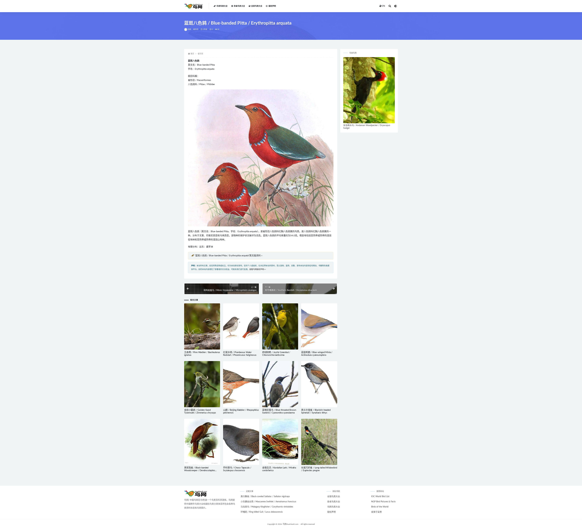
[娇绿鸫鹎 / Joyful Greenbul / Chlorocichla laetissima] (280, 326)
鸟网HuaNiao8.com (290, 524)
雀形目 (195, 29)
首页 (192, 54)
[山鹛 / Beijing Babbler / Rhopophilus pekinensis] (241, 384)
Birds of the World (379, 507)
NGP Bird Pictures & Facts (383, 502)
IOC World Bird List (380, 496)
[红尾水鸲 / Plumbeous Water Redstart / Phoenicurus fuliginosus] (241, 326)
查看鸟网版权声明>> (257, 269)
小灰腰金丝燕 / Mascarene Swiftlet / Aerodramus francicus (268, 502)
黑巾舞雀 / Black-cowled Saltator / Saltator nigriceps (265, 496)
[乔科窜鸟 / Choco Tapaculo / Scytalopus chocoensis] (241, 442)
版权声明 (272, 6)
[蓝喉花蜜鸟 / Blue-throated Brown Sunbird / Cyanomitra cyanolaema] (280, 384)
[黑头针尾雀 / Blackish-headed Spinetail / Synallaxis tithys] (319, 384)
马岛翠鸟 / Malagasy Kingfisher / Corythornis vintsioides (267, 507)
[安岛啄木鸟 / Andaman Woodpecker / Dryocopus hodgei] (369, 90)
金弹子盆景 (376, 512)
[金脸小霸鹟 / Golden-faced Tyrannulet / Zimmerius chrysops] (202, 384)
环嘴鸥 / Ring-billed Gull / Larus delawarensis (262, 512)
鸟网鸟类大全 (221, 6)
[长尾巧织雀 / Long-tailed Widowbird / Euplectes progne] (319, 442)
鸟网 (189, 29)
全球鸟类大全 (256, 6)
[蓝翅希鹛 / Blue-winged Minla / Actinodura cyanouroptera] (319, 326)
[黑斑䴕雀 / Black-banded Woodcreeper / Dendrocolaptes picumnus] (202, 442)
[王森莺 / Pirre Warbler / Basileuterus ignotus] (202, 326)
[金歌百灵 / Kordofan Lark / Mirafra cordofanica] (280, 442)
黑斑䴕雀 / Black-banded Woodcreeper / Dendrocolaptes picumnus (199, 470)
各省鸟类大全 (239, 6)
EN (383, 6)
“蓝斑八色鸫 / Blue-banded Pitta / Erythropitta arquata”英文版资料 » (228, 255)
